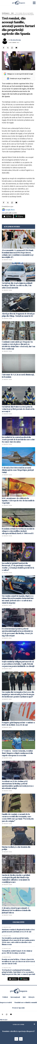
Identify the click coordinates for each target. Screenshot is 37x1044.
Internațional (15, 997)
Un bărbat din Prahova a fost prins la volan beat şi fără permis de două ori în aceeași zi (18, 409)
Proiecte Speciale (18, 1008)
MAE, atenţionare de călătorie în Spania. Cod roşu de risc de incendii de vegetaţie (18, 500)
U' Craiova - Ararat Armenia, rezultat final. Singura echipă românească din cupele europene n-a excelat (17, 753)
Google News (10, 209)
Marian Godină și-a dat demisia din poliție (16, 848)
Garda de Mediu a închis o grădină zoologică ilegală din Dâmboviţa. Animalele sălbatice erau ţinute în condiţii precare (16, 878)
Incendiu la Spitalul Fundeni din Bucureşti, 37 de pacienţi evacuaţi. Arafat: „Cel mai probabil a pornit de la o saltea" (18, 566)
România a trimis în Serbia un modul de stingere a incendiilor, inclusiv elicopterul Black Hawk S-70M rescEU (18, 531)
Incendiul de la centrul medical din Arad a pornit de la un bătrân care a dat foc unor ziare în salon (18, 439)
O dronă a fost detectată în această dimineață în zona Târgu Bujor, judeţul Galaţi (18, 470)
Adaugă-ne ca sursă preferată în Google (20, 74)
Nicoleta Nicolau (16, 40)
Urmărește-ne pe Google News (20, 78)
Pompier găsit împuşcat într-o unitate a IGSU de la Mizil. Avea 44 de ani (18, 723)
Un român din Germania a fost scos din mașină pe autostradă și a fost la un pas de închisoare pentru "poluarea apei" (18, 694)
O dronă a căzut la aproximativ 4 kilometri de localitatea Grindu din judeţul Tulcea (16, 910)
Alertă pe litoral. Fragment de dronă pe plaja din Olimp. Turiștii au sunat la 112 (18, 314)
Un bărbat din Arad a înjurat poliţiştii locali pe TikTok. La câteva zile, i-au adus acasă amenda (17, 285)
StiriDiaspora (5, 13)
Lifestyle (31, 997)
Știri (12, 13)
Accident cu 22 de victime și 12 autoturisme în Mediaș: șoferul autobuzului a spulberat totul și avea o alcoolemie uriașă (18, 784)
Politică (5, 997)
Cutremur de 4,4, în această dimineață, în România (18, 375)
